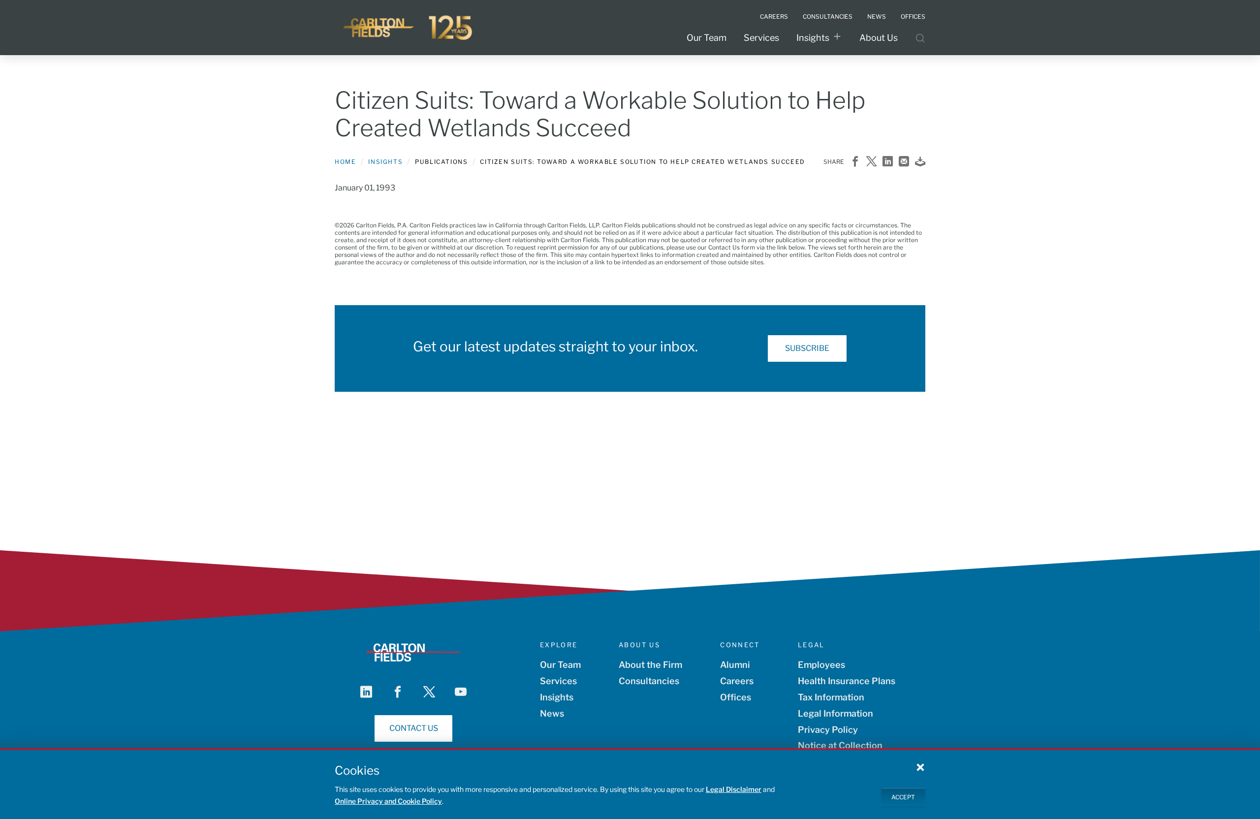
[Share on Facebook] (855, 162)
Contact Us (413, 728)
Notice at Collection (840, 745)
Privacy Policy (828, 729)
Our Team (706, 37)
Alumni (735, 665)
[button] (920, 767)
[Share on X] (871, 162)
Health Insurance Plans (846, 681)
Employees (821, 665)
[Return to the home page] (408, 27)
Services (761, 37)
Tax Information (831, 697)
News (552, 713)
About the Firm (650, 665)
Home (345, 161)
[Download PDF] (920, 162)
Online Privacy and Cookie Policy (388, 801)
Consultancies (649, 681)
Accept (903, 797)
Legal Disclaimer (733, 789)
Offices (735, 697)
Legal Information (835, 713)
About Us (878, 37)
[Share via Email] (904, 162)
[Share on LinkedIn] (887, 162)
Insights (812, 37)
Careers (737, 681)
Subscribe (807, 348)
